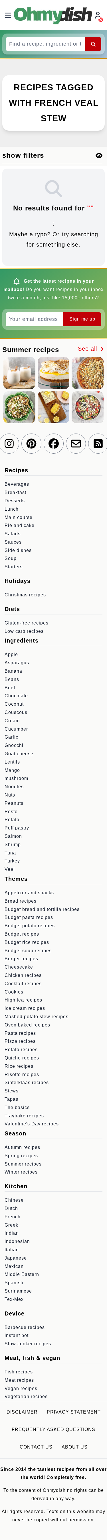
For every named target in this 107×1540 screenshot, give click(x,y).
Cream (12, 720)
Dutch (11, 1208)
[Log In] (98, 15)
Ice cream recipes (25, 1008)
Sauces (13, 542)
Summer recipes (23, 1164)
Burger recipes (21, 958)
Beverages (17, 484)
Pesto (11, 811)
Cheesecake (19, 967)
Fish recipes (19, 1371)
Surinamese (18, 1291)
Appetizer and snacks (29, 892)
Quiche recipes (22, 1057)
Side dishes (18, 550)
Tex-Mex (14, 1299)
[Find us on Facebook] (54, 444)
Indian (12, 1233)
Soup (11, 558)
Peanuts (14, 803)
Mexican (14, 1266)
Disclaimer (22, 1412)
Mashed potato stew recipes (36, 1016)
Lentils (12, 762)
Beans (12, 679)
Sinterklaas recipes (27, 1082)
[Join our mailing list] (76, 444)
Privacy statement (74, 1412)
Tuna (10, 852)
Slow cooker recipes (28, 1343)
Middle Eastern (22, 1274)
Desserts (15, 500)
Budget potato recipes (30, 925)
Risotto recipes (22, 1074)
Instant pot (17, 1335)
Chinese (14, 1200)
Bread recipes (21, 901)
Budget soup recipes (28, 950)
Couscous (16, 712)
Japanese (16, 1258)
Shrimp (13, 844)
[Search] (93, 44)
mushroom (16, 778)
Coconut (14, 704)
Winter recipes (21, 1172)
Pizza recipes (20, 1041)
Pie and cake (20, 525)
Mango (12, 770)
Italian (12, 1249)
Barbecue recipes (25, 1327)
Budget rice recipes (27, 942)
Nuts (10, 795)
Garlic (11, 737)
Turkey (12, 860)
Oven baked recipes (27, 1024)
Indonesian (17, 1241)
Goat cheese (19, 753)
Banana (13, 671)
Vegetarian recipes (26, 1396)
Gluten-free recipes (27, 622)
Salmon (13, 836)
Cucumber (16, 729)
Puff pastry (17, 827)
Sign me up (82, 319)
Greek (11, 1225)
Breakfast (15, 492)
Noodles (14, 786)
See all (88, 349)
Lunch (12, 509)
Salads (13, 533)
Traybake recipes (24, 1115)
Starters (14, 566)
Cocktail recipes (23, 983)
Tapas (11, 1099)
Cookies (14, 991)
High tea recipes (23, 1000)
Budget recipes (22, 934)
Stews (12, 1090)
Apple (11, 654)
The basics (17, 1107)
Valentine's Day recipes (32, 1123)
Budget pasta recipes (29, 917)
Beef (10, 687)
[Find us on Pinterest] (31, 444)
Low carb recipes (24, 631)
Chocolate (16, 695)
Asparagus (17, 662)
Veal (10, 869)
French (13, 1216)
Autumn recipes (22, 1147)
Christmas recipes (25, 594)
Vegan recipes (21, 1388)
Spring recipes (21, 1155)
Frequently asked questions (53, 1429)
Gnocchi (14, 745)
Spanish (14, 1282)
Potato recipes (21, 1049)
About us (75, 1447)
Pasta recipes (20, 1033)
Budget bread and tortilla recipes (42, 909)
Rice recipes (19, 1066)
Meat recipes (19, 1380)
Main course (19, 517)
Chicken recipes (23, 975)
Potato (12, 819)
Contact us (36, 1447)
